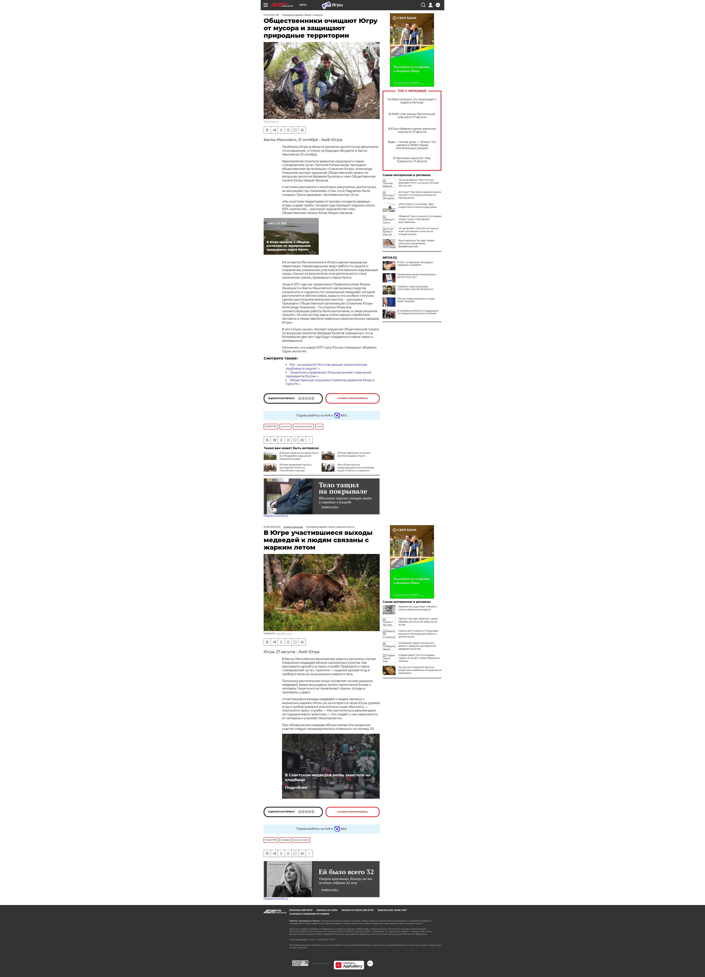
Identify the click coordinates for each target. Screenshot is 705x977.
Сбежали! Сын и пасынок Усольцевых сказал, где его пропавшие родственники (419, 219)
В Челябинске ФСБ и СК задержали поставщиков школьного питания (417, 312)
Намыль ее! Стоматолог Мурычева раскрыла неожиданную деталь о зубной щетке (418, 633)
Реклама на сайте (327, 910)
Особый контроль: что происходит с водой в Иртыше (412, 101)
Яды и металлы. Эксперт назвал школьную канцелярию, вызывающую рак (416, 243)
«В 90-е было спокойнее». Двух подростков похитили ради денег (417, 205)
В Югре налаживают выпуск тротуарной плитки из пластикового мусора (295, 467)
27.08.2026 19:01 (272, 526)
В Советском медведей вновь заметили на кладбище (327, 777)
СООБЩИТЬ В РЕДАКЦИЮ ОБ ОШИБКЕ (309, 914)
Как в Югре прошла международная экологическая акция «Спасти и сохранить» (355, 467)
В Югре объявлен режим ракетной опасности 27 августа (412, 130)
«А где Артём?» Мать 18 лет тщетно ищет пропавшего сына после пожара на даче (418, 231)
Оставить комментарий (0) (352, 398)
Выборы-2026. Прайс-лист (392, 910)
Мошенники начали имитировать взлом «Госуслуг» (416, 275)
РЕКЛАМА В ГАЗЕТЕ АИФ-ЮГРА (358, 910)
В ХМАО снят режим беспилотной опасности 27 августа (412, 116)
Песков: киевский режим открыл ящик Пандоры (416, 300)
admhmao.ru (271, 121)
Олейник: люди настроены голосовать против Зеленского (415, 287)
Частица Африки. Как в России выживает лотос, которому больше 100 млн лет (418, 182)
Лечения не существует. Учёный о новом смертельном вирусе (417, 608)
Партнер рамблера (321, 963)
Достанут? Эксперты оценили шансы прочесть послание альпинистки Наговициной (419, 195)
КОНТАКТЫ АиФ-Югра (300, 910)
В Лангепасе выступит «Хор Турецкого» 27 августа (412, 160)
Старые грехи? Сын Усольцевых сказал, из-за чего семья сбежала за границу (419, 658)
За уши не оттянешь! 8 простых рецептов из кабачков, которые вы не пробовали (419, 670)
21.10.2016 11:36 (271, 15)
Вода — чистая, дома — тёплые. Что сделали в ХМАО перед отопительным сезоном (412, 145)
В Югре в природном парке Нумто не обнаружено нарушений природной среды (299, 456)
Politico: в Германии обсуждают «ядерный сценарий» (415, 263)
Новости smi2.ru (276, 516)
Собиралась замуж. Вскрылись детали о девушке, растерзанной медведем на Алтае (417, 646)
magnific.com (284, 633)
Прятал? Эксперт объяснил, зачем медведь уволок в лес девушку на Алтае (418, 621)
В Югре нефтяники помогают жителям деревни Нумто (354, 454)
